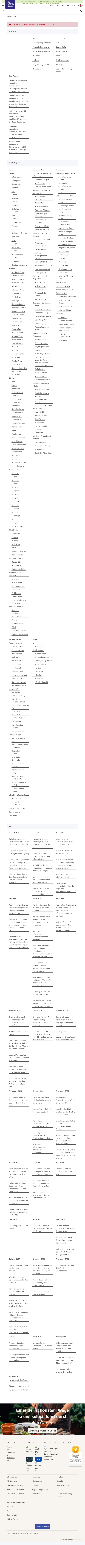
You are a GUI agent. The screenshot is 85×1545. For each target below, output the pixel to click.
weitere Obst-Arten (19, 551)
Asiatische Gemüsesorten (40, 244)
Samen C (15, 480)
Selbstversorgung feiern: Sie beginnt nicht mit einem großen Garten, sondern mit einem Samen (18, 925)
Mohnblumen (17, 427)
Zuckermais (16, 222)
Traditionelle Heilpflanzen (40, 198)
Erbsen (14, 194)
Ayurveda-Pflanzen (42, 210)
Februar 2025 (14, 1259)
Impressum (60, 38)
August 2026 (14, 833)
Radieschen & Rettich (20, 233)
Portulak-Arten (17, 343)
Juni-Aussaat (16, 664)
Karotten (15, 205)
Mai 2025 (13, 1219)
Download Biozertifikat (48, 1458)
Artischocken (17, 177)
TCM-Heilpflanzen (41, 206)
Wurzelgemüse (17, 254)
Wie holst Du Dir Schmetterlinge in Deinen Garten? (42, 1346)
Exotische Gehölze (19, 569)
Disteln (14, 385)
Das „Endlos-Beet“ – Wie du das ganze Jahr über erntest (18, 1268)
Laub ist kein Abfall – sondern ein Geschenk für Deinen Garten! (66, 1112)
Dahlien (15, 381)
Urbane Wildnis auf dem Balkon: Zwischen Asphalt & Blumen (19, 1058)
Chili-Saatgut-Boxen (66, 205)
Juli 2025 (36, 1162)
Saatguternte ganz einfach (19, 783)
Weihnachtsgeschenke (67, 296)
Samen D (15, 483)
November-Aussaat (19, 682)
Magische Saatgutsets (66, 247)
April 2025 (37, 1219)
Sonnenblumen (18, 448)
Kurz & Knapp (40, 646)
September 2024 (62, 1259)
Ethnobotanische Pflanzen (15, 574)
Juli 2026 (36, 833)
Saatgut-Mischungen (43, 186)
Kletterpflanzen (17, 412)
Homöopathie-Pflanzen (40, 221)
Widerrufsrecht (61, 51)
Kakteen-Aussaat (18, 731)
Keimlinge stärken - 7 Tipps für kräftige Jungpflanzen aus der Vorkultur (41, 1021)
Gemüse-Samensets (19, 265)
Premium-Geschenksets (65, 238)
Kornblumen (16, 419)
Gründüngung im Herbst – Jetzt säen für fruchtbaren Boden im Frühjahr (65, 1125)
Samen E (15, 487)
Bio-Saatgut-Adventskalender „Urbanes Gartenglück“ (41, 1135)
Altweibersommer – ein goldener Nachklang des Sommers (18, 1200)
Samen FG (15, 491)
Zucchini (15, 258)
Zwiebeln (15, 261)
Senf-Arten (16, 357)
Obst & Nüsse (14, 530)
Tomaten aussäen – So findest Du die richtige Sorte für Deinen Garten (18, 1069)
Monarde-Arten (17, 332)
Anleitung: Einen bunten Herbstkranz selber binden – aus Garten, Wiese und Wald (65, 1139)
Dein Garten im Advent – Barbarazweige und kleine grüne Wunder (42, 1283)
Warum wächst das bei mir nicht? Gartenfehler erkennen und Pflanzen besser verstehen (65, 864)
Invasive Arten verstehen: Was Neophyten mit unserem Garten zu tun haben (42, 843)
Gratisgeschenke (62, 60)
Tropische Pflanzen (19, 630)
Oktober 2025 (38, 1091)
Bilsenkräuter (17, 582)
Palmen (14, 620)
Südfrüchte (16, 544)
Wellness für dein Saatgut (18, 771)
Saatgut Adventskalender (65, 173)
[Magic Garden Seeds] (10, 6)
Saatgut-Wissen (15, 735)
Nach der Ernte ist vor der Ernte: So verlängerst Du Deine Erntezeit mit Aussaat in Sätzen (19, 909)
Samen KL (15, 498)
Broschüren (62, 340)
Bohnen (15, 187)
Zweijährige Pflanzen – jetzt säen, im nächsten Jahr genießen (41, 856)
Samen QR (16, 515)
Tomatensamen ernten (18, 790)
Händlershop (37, 55)
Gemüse (12, 173)
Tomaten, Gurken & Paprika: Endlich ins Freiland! (16, 1292)
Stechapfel (16, 589)
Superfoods (39, 422)
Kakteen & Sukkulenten (16, 615)
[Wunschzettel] (62, 6)
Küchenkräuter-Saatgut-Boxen (64, 223)
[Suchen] (81, 11)
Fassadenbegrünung (43, 316)
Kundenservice (38, 650)
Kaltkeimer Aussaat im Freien (20, 706)
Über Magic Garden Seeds (19, 795)
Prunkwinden (17, 434)
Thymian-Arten (17, 364)
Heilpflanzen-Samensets (17, 373)
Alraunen (15, 579)
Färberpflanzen (41, 415)
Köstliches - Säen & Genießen (40, 234)
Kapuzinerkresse (18, 409)
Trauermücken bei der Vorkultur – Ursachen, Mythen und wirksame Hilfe (17, 1082)
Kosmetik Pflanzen (42, 229)
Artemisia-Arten (18, 275)
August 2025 (14, 1162)
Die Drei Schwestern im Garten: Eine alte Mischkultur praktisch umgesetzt (41, 920)
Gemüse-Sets (63, 251)
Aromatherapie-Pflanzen (41, 215)
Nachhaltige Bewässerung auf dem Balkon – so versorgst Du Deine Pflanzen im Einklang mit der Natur (66, 910)
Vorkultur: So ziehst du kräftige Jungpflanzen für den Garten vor (42, 1228)
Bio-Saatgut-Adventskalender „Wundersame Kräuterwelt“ (39, 1148)
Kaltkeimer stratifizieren (16, 713)
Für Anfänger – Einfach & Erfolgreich (42, 174)
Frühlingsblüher (41, 372)
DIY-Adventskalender (66, 324)
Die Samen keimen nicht (19, 739)
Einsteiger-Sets (61, 282)
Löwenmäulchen (18, 423)
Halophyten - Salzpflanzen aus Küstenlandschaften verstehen (40, 935)
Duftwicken (16, 388)
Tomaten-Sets (63, 255)
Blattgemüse (16, 184)
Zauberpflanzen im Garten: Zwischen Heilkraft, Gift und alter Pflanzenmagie (41, 967)
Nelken (14, 430)
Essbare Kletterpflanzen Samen (41, 256)
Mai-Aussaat (16, 661)
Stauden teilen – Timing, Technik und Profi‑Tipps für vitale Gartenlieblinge (42, 1004)
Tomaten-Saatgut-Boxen (65, 233)
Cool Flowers (40, 419)
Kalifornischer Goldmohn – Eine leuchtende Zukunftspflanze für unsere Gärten (18, 1316)
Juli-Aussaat (16, 668)
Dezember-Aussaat (19, 685)
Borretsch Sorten (18, 282)
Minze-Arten (16, 329)
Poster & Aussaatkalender (64, 335)
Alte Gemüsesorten (42, 239)
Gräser (37, 350)
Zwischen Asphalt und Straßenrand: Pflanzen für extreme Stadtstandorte (19, 842)
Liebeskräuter (40, 286)
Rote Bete (15, 236)
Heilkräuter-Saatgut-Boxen (66, 216)
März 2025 (60, 1219)
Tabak (14, 627)
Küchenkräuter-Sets (19, 368)
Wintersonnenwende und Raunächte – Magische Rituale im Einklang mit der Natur (42, 1269)
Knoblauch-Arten (18, 311)
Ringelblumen (17, 441)
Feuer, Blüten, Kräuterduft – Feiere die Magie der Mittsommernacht (65, 887)
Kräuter (12, 268)
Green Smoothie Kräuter (41, 427)
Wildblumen (16, 455)
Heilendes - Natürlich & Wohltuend (41, 191)
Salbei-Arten (16, 350)
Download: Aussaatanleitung (18, 700)
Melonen (15, 537)
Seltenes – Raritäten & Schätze (41, 384)
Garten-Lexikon (15, 812)
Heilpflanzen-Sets (65, 269)
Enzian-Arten (16, 293)
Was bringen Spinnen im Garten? (18, 1227)
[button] (57, 6)
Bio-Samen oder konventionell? (18, 765)
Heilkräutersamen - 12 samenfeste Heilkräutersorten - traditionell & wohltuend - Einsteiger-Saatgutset (19, 116)
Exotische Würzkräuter (43, 453)
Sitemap (59, 64)
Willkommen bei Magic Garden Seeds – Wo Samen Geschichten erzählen (64, 1347)
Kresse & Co (16, 318)
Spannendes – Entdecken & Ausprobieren (42, 407)
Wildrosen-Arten (18, 565)
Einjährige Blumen (42, 346)
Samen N (15, 505)
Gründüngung (40, 323)
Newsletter (37, 69)
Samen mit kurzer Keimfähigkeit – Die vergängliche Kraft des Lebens (64, 1021)
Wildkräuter (39, 449)
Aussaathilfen (14, 689)
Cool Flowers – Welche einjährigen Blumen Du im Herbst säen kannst (41, 1171)
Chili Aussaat (16, 721)
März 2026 (60, 899)
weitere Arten (17, 596)
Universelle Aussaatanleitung (18, 694)
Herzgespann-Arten (19, 307)
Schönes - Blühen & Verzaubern (40, 334)
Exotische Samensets (20, 634)
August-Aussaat (18, 671)
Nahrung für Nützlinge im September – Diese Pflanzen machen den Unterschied (19, 1187)
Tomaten (15, 251)
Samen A (15, 473)
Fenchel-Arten (17, 297)
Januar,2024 (61, 1337)
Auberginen (16, 180)
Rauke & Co (16, 346)
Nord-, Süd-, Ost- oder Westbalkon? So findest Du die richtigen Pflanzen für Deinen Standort (18, 1044)
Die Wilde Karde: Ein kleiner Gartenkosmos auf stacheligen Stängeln (42, 868)
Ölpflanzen (39, 432)
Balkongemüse (41, 249)
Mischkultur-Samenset (43, 265)
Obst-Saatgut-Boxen (66, 228)
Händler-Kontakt (41, 682)
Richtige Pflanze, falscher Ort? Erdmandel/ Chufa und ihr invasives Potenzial (18, 878)
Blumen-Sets (63, 272)
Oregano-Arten (17, 336)
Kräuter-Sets (63, 265)
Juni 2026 (60, 833)
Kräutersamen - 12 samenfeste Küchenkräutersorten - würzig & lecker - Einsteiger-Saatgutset (18, 132)
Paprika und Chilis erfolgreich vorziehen (64, 1370)
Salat (13, 240)
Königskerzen (17, 416)
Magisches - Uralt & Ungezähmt (40, 277)
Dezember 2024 (39, 1259)
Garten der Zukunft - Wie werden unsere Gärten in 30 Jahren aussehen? (65, 1360)
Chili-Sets (62, 258)
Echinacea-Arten (18, 290)
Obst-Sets (62, 262)
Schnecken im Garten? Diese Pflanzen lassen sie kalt (65, 1171)
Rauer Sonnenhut (18, 437)
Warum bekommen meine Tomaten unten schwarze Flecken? (41, 880)
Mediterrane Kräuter (43, 446)
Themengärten (41, 376)
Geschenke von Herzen (64, 301)
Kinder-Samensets (63, 286)
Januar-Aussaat (18, 646)
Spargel (14, 243)
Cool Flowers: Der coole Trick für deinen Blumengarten (65, 1268)
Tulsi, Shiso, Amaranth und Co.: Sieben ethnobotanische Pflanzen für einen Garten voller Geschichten (42, 951)
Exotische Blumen (42, 393)
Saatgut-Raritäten (42, 389)
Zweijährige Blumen (42, 379)
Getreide (15, 198)
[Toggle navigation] (3, 4)
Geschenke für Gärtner (64, 196)
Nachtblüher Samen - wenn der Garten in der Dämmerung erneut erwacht (43, 361)
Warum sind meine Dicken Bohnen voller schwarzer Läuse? (64, 842)
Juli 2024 (12, 1337)
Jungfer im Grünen (19, 399)
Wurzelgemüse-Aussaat (17, 726)
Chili (13, 191)
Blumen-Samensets (19, 462)
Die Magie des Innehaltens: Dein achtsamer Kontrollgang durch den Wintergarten (65, 1035)
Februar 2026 (14, 1011)
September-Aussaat (19, 675)
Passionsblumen (18, 623)
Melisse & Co (16, 325)
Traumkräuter (40, 282)
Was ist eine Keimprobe (16, 758)
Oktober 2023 (14, 1376)
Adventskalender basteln (65, 191)
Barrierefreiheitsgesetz (41, 51)
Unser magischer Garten (19, 1380)
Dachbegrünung (41, 312)
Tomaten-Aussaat (18, 718)
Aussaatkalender (15, 643)
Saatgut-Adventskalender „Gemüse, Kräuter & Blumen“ (42, 1112)
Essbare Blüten (40, 442)
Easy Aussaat (14, 76)
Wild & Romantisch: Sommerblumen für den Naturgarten (18, 1280)
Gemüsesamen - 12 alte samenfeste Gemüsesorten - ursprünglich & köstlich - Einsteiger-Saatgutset (18, 86)
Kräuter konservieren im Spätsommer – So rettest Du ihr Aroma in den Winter (18, 1172)
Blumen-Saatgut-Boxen (65, 200)
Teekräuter (39, 203)
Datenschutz (61, 47)
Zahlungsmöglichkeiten (42, 42)
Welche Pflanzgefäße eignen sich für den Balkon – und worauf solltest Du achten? (64, 926)
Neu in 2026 (39, 412)
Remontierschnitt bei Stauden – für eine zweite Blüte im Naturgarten (42, 1183)
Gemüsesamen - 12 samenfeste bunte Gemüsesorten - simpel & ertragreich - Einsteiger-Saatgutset (18, 101)
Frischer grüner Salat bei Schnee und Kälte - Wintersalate (18, 1346)
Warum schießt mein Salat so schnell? (64, 852)
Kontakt (59, 55)
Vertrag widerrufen (42, 1526)
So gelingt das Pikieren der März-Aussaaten (41, 993)
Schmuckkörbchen (19, 444)
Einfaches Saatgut (42, 179)
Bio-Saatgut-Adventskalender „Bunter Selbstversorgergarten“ (42, 1124)
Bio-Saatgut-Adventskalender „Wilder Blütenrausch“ (65, 1100)
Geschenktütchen (65, 320)
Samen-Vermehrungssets (65, 289)
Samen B (15, 476)
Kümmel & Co (17, 322)
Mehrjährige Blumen (43, 353)
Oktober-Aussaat (18, 678)
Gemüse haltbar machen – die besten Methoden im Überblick (18, 1212)
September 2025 (62, 1091)
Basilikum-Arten (18, 279)
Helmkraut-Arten (18, 304)
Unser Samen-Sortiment (19, 1390)
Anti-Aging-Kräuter (42, 226)
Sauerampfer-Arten (19, 354)
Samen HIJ (16, 494)
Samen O (15, 508)
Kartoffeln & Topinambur (16, 210)
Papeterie (59, 313)
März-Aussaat (17, 653)
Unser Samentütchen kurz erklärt (20, 746)
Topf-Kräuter (40, 183)
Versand (36, 1533)
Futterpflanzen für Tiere (42, 328)
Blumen (12, 378)
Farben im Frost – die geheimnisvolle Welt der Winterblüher (42, 1100)
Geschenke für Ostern (66, 306)
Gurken (14, 202)
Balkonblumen (40, 339)
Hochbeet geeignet (42, 269)
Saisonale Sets (61, 293)
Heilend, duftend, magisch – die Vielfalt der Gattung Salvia (65, 1228)
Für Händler (37, 675)
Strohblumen (17, 451)
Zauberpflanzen (41, 299)
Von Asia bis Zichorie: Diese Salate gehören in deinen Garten (65, 1240)
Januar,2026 (37, 1011)
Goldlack (15, 395)
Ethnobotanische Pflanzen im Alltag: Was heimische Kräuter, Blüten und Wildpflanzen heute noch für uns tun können (19, 942)
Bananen (15, 610)
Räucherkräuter (41, 289)
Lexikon (36, 60)
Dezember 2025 (62, 1011)
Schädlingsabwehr (42, 320)
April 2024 (37, 1337)
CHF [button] (50, 5)
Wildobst (15, 540)
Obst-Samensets (18, 555)
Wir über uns (37, 38)
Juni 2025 (60, 1162)
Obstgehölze (16, 562)
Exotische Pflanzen (16, 606)
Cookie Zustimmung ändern (64, 70)
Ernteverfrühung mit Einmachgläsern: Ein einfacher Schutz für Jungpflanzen (17, 1021)
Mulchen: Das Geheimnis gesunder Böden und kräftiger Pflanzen (65, 1252)
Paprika (14, 229)
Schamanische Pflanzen (40, 294)
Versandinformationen (41, 47)
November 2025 (15, 1091)
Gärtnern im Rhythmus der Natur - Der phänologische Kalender (18, 1330)
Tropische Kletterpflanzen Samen (41, 399)
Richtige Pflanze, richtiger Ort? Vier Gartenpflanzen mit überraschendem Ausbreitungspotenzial (19, 864)
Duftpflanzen (40, 369)
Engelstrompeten (18, 586)
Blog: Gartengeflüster (41, 64)
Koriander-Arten (18, 315)
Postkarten (62, 317)
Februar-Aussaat (18, 650)
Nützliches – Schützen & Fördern (42, 304)
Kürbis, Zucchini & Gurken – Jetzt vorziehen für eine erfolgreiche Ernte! (19, 1303)
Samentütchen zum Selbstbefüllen (66, 329)
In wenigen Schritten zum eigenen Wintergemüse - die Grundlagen (19, 1357)
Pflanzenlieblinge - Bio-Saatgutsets (65, 242)
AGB (57, 42)
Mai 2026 (13, 899)
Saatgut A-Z (13, 469)
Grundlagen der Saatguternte (18, 777)
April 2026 (37, 899)
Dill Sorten (16, 286)
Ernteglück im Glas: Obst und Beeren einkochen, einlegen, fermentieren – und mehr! (65, 1154)
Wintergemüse (40, 272)
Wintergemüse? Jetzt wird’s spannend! (64, 875)
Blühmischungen (41, 343)
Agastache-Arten (18, 272)
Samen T (15, 523)
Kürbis (14, 218)
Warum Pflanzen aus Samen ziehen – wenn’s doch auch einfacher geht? (18, 1101)
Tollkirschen (16, 593)
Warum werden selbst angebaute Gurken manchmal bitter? (41, 891)
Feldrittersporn (17, 392)
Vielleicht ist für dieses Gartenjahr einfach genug (19, 852)
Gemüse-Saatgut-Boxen (65, 210)
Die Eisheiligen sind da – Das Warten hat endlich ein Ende (42, 908)
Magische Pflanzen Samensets (19, 601)
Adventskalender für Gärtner (66, 178)
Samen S (15, 519)
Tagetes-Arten (17, 361)
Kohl (13, 215)
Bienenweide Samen (43, 309)
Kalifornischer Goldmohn (17, 404)
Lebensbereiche (18, 466)
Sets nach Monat (64, 310)
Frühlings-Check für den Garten (18, 1032)
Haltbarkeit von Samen (18, 752)
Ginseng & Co (17, 300)
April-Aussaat (17, 657)
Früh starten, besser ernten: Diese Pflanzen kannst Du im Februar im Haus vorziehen (42, 1035)
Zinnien (14, 459)
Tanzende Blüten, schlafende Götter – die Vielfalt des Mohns (41, 1195)
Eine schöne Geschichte (16, 803)
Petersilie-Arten (17, 339)
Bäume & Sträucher (16, 558)
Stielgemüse (16, 247)
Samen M (15, 501)
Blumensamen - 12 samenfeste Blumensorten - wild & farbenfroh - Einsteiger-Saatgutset (18, 147)
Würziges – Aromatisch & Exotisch (42, 437)
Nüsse (14, 547)
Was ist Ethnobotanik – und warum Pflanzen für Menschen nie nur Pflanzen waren (42, 981)
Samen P (15, 512)
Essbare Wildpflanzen (43, 262)
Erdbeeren (16, 533)
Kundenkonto (40, 653)
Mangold (15, 226)
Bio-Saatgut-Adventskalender (65, 184)
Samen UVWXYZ (18, 526)
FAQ (34, 643)
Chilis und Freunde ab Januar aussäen (41, 1293)
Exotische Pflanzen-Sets (65, 277)
